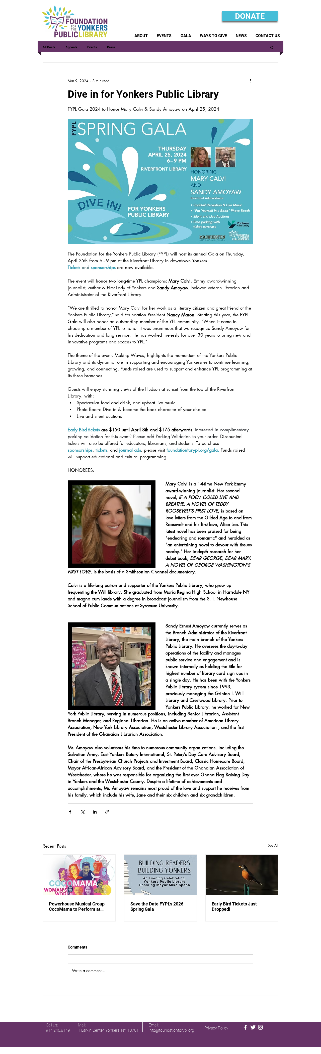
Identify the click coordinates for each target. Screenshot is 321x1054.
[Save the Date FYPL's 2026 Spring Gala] (160, 875)
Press (111, 47)
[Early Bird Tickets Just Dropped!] (242, 875)
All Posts (49, 47)
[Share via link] (107, 811)
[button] (141, 35)
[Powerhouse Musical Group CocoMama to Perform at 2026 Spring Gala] (79, 875)
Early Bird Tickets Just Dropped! (234, 906)
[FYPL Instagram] (260, 1027)
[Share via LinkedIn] (94, 811)
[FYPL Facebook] (245, 1027)
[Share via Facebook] (70, 811)
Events (92, 47)
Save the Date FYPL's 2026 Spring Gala (156, 906)
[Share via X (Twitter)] (82, 811)
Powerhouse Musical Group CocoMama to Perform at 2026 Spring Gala (77, 906)
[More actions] (250, 81)
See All (273, 845)
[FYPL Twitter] (253, 1027)
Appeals (71, 47)
